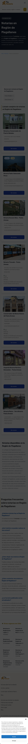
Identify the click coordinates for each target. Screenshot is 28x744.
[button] (26, 719)
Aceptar (14, 736)
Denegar (14, 740)
